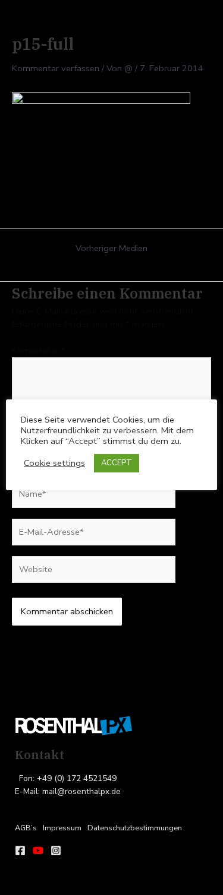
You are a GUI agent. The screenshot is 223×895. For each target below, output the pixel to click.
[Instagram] (56, 850)
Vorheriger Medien (111, 248)
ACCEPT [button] (116, 463)
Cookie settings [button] (54, 463)
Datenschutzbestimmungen (134, 828)
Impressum (62, 828)
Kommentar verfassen (55, 68)
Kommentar (38, 350)
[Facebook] (20, 850)
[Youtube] (38, 850)
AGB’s (26, 828)
